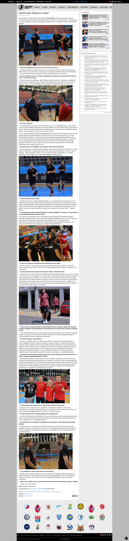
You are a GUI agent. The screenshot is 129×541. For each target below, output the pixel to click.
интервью (39, 491)
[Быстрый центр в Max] (119, 1)
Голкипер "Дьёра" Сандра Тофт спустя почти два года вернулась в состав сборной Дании (96, 99)
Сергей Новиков (28, 496)
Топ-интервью (29, 1)
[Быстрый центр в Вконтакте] (117, 1)
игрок (33, 491)
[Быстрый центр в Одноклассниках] (120, 1)
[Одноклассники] (75, 496)
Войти (76, 1)
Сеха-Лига (62, 7)
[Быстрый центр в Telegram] (114, 1)
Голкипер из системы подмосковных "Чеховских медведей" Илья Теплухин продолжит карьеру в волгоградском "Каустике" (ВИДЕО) (95, 89)
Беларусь (53, 7)
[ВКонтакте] (73, 496)
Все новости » (106, 112)
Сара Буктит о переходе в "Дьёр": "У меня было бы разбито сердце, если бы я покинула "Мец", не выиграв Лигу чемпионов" (97, 65)
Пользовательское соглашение (29, 535)
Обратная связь (57, 535)
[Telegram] (77, 496)
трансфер (57, 491)
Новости (19, 1)
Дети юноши (104, 7)
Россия (44, 7)
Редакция (42, 535)
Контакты (49, 535)
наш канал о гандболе (36, 488)
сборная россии (49, 491)
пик (43, 491)
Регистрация (82, 1)
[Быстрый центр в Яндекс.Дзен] (112, 1)
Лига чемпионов (73, 7)
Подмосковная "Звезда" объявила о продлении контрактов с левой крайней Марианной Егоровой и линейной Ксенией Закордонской (96, 69)
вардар (24, 491)
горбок (29, 491)
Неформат (40, 1)
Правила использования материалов (72, 535)
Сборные (37, 7)
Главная (11, 1)
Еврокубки (84, 7)
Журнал (48, 1)
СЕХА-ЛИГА (27, 494)
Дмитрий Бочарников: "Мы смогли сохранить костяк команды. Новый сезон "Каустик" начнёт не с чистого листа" (96, 93)
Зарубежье (93, 7)
